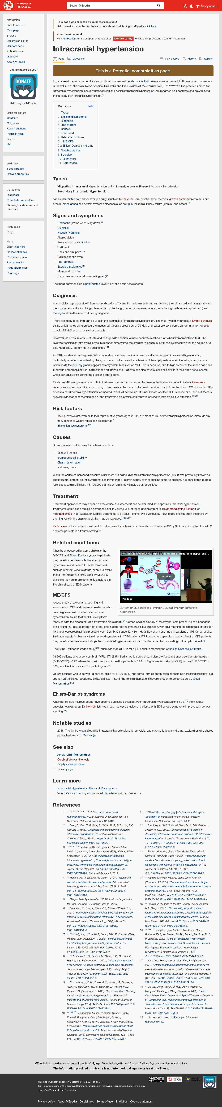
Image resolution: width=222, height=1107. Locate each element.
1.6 (90, 811)
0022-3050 (117, 891)
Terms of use (105, 1102)
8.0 (71, 955)
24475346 (199, 900)
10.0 (71, 1012)
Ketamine (59, 526)
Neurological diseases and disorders (22, 208)
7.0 (71, 933)
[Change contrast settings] (192, 6)
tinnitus (85, 242)
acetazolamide (175, 509)
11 (130, 518)
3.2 (77, 846)
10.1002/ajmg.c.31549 (89, 1039)
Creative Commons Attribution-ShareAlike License (93, 1086)
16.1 (154, 929)
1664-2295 (195, 956)
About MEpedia (67, 1102)
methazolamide (62, 514)
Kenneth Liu (93, 707)
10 (89, 425)
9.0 (71, 981)
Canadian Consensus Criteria (183, 649)
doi (97, 839)
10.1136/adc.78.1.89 (111, 839)
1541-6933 (170, 1013)
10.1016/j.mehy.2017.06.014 (191, 921)
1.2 (77, 811)
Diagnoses (13, 195)
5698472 (165, 982)
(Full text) (88, 736)
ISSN (70, 843)
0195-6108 (109, 926)
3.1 (74, 846)
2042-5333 (157, 900)
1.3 (81, 811)
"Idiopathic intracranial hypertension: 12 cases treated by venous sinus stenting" (100, 963)
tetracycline (126, 199)
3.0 (71, 846)
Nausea (62, 233)
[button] (166, 576)
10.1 (76, 1012)
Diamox (191, 509)
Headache (63, 223)
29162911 (186, 982)
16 (97, 648)
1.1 (74, 811)
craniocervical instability (72, 458)
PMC (170, 900)
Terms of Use (56, 1090)
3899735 (178, 900)
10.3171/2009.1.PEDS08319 (173, 843)
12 (100, 530)
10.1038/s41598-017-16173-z (178, 978)
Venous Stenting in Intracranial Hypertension (93, 793)
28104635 (79, 930)
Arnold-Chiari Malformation (74, 755)
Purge (10, 232)
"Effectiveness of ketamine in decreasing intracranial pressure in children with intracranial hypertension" (178, 834)
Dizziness (63, 228)
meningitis (59, 313)
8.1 (74, 955)
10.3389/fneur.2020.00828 (164, 956)
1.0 (71, 811)
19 (65, 710)
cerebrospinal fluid (138, 81)
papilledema (92, 284)
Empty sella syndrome (70, 764)
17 (144, 660)
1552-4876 (118, 1039)
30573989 (79, 873)
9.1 (74, 981)
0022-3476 (196, 873)
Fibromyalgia (65, 769)
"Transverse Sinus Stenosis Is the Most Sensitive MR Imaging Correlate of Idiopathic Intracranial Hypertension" (100, 915)
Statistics (121, 1102)
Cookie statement (141, 1102)
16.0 (149, 929)
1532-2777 (157, 926)
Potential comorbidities (136, 71)
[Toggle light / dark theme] (185, 6)
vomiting (74, 233)
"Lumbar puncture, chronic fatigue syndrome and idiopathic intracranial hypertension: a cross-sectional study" (178, 886)
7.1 (74, 933)
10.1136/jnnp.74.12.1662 (99, 974)
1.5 (87, 811)
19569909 (166, 847)
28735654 (179, 926)
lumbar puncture (202, 321)
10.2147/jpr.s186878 (111, 869)
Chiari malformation (69, 463)
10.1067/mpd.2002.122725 (164, 873)
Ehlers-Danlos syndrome (72, 426)
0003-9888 (79, 843)
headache (99, 607)
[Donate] (23, 85)
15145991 (79, 895)
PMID (92, 843)
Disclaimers (87, 1102)
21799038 (101, 1009)
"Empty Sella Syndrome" (83, 900)
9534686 (101, 843)
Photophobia (65, 262)
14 (143, 635)
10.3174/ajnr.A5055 (82, 926)
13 (123, 621)
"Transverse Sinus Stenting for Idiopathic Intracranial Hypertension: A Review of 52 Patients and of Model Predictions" (101, 995)
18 (108, 665)
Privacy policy (46, 1102)
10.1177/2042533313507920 (188, 895)
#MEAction (69, 39)
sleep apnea (70, 204)
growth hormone (179, 199)
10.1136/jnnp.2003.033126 (86, 891)
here (153, 26)
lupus (129, 204)
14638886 (88, 978)
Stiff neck (63, 247)
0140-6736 (102, 952)
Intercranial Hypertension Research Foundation (86, 788)
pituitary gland (81, 365)
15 (203, 640)
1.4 (84, 811)
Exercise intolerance (69, 267)
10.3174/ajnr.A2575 (121, 1004)
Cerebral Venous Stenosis (73, 760)
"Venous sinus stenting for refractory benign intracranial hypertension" (99, 941)
